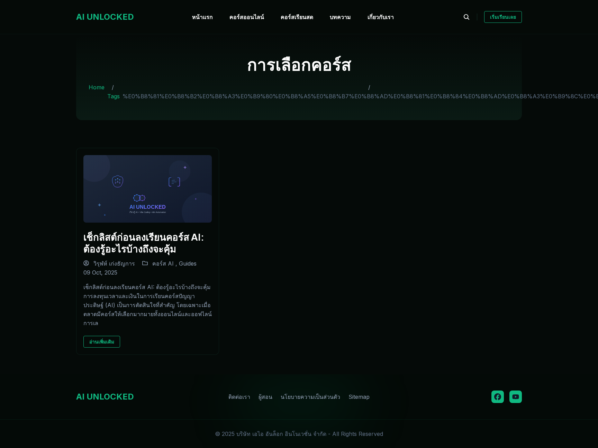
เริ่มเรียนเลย (503, 17)
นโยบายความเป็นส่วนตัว (310, 396)
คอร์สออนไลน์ (246, 17)
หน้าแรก (202, 17)
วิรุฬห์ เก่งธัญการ (113, 263)
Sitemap (359, 396)
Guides (188, 263)
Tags (113, 96)
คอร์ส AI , (165, 263)
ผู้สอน (265, 396)
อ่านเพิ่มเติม (101, 341)
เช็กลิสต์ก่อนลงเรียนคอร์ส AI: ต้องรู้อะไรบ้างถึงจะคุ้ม (143, 243)
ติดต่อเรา (239, 396)
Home (97, 87)
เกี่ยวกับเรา (381, 17)
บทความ (340, 17)
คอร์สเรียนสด (297, 17)
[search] (470, 17)
